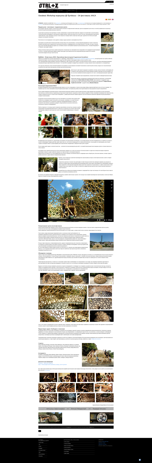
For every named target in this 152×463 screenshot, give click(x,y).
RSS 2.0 (91, 427)
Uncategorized (68, 427)
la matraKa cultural (42, 450)
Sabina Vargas (66, 453)
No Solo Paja (41, 442)
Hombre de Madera (67, 443)
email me (112, 4)
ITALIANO (61, 10)
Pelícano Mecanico (67, 447)
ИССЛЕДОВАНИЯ (81, 23)
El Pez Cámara (66, 441)
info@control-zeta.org (96, 339)
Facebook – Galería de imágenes (45, 363)
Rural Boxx (41, 456)
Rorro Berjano (66, 451)
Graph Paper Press (105, 441)
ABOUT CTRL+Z (71, 10)
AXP (39, 452)
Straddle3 (40, 448)
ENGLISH (51, 10)
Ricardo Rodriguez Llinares (68, 449)
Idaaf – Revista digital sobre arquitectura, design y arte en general (52, 364)
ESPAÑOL (41, 10)
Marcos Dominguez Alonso (68, 445)
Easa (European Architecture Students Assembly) (84, 58)
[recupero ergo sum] (48, 9)
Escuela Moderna (42, 454)
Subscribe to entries (102, 442)
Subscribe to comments (102, 444)
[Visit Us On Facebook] (140, 460)
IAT (39, 444)
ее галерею (47, 370)
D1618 (40, 446)
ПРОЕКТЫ (40, 24)
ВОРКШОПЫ (58, 23)
